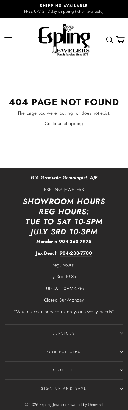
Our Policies (64, 351)
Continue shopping (64, 123)
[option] (64, 9)
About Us (64, 370)
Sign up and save (64, 388)
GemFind (95, 404)
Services (64, 333)
